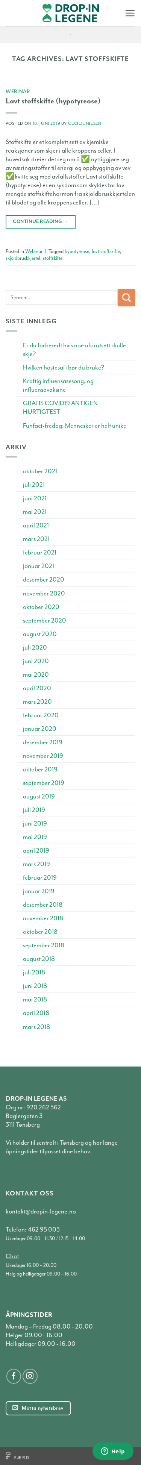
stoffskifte (52, 258)
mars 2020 (37, 702)
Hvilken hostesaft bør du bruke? (63, 367)
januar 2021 (38, 566)
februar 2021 (39, 552)
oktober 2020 (41, 607)
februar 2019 (40, 878)
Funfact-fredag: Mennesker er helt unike (74, 426)
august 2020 (40, 634)
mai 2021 (35, 512)
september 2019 (43, 783)
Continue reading (40, 221)
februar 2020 (41, 715)
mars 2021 (36, 539)
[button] (129, 13)
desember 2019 (42, 742)
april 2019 (36, 850)
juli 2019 (34, 810)
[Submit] (126, 297)
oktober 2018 (40, 932)
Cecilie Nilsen (84, 123)
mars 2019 (36, 864)
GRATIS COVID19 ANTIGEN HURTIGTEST (60, 407)
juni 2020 (36, 661)
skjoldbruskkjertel (23, 258)
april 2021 (36, 525)
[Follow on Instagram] (30, 1376)
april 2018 (36, 1013)
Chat (12, 1256)
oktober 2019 (40, 769)
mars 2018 (36, 1027)
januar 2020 (39, 729)
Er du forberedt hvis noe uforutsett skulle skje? (74, 349)
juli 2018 (34, 972)
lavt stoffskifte (106, 251)
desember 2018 (42, 905)
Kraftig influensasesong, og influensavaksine (58, 385)
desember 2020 (43, 579)
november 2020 (44, 593)
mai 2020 (36, 675)
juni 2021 (35, 498)
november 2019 (43, 756)
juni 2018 (35, 986)
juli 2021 (34, 485)
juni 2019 (35, 823)
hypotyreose (77, 251)
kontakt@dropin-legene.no (41, 1211)
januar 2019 (39, 891)
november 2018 (43, 918)
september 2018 (43, 945)
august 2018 (39, 959)
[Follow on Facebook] (13, 1376)
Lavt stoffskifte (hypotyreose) (53, 101)
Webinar (18, 91)
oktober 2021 (40, 471)
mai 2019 (35, 837)
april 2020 (37, 688)
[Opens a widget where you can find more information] (112, 1451)
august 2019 (39, 796)
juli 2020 (35, 647)
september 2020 (44, 620)
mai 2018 (35, 999)
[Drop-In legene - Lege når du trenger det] (70, 13)
